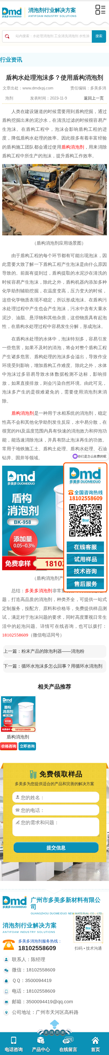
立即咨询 (27, 746)
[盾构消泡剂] (18, 714)
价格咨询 (8, 746)
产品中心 (41, 1049)
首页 (95, 1049)
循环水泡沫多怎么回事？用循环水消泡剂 (61, 666)
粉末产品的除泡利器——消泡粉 (52, 651)
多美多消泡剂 (38, 590)
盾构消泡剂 (72, 147)
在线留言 (68, 1049)
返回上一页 (94, 98)
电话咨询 (14, 1049)
